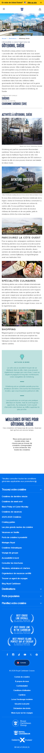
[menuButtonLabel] (4, 9)
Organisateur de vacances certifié (16, 573)
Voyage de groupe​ (10, 553)
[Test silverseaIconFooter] (22, 747)
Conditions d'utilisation (22, 690)
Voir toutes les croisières (22, 449)
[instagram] (13, 655)
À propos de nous (22, 681)
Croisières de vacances (12, 512)
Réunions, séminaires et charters (16, 568)
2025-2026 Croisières (11, 517)
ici (35, 481)
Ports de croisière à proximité (14, 537)
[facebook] (7, 655)
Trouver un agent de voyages (15, 578)
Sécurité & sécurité (22, 704)
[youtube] (25, 655)
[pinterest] (37, 655)
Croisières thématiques (12, 548)
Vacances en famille (10, 532)
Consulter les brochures (12, 563)
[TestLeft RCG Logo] (21, 723)
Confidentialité (22, 686)
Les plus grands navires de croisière (17, 527)
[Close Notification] (41, 2)
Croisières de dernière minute (14, 496)
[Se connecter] (40, 9)
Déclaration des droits (22, 708)
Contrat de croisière (22, 677)
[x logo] (31, 655)
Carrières (22, 695)
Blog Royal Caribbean (11, 583)
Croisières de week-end (12, 501)
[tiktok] (19, 655)
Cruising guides (8, 522)
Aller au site (32, 2)
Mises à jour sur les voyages (22, 713)
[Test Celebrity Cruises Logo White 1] (22, 740)
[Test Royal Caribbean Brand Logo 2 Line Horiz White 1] (22, 733)
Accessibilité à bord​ (10, 558)
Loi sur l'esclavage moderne (22, 699)
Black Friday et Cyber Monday (15, 507)
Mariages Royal (8, 542)
